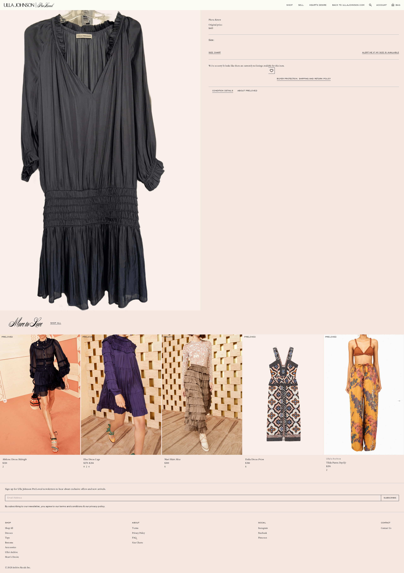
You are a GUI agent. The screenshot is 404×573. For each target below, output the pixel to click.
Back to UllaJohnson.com (348, 5)
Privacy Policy (138, 533)
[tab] (225, 90)
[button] (271, 70)
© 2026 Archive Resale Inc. (18, 567)
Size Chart (215, 52)
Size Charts (137, 542)
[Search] (370, 5)
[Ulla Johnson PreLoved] (29, 4)
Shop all (55, 323)
